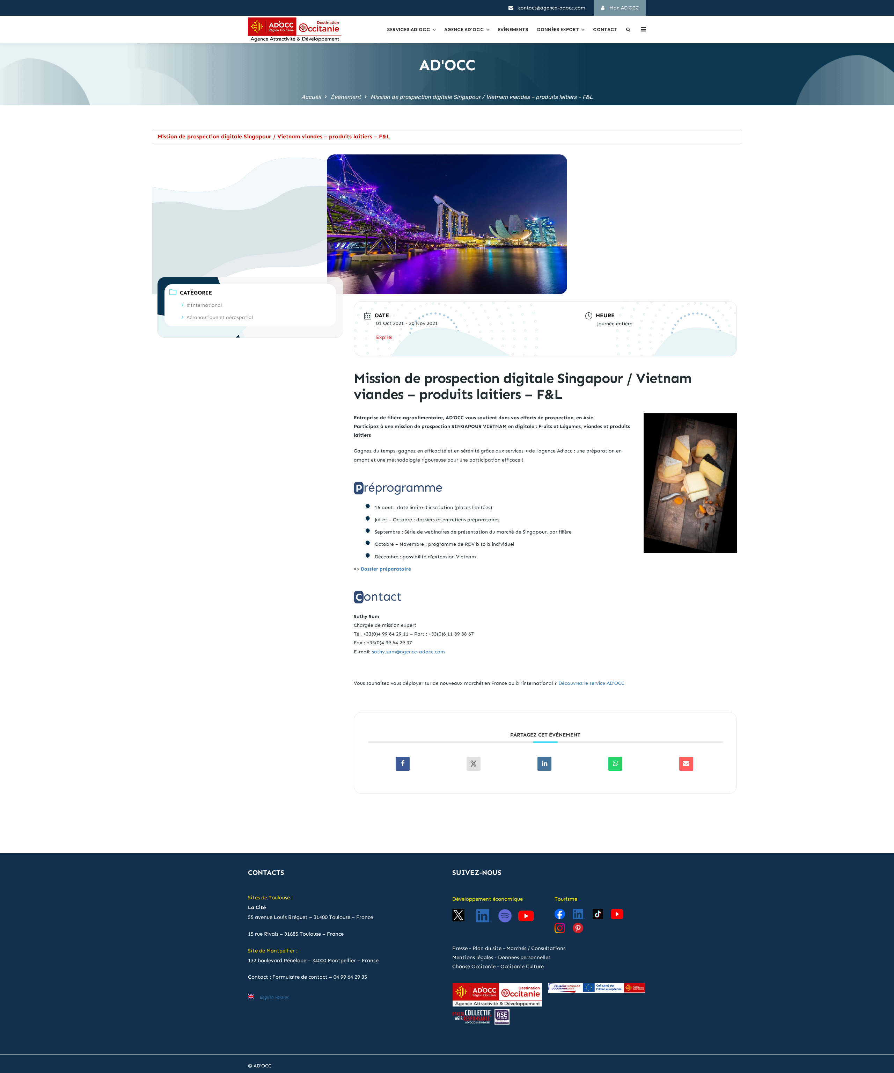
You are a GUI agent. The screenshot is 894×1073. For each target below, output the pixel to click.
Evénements (513, 29)
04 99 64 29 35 (350, 977)
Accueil (311, 97)
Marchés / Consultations (535, 948)
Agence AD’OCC (464, 29)
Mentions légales (472, 957)
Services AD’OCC (408, 29)
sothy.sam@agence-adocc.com (408, 652)
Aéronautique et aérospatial (219, 317)
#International (204, 305)
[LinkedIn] (544, 764)
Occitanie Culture (522, 966)
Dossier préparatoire (386, 569)
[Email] (686, 764)
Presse (460, 948)
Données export (558, 29)
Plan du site (486, 948)
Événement (346, 97)
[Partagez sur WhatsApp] (615, 764)
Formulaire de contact (300, 977)
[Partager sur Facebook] (403, 764)
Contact (605, 29)
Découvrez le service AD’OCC (591, 683)
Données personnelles (524, 957)
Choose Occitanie (474, 966)
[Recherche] (628, 29)
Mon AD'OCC (623, 8)
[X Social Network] (474, 764)
